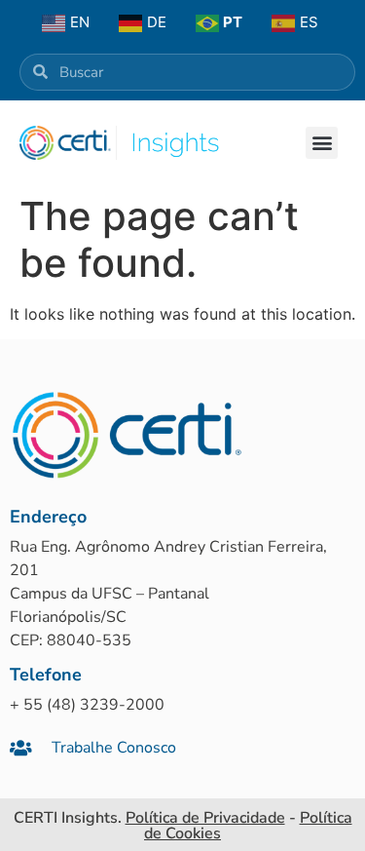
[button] (322, 143)
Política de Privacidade (205, 818)
